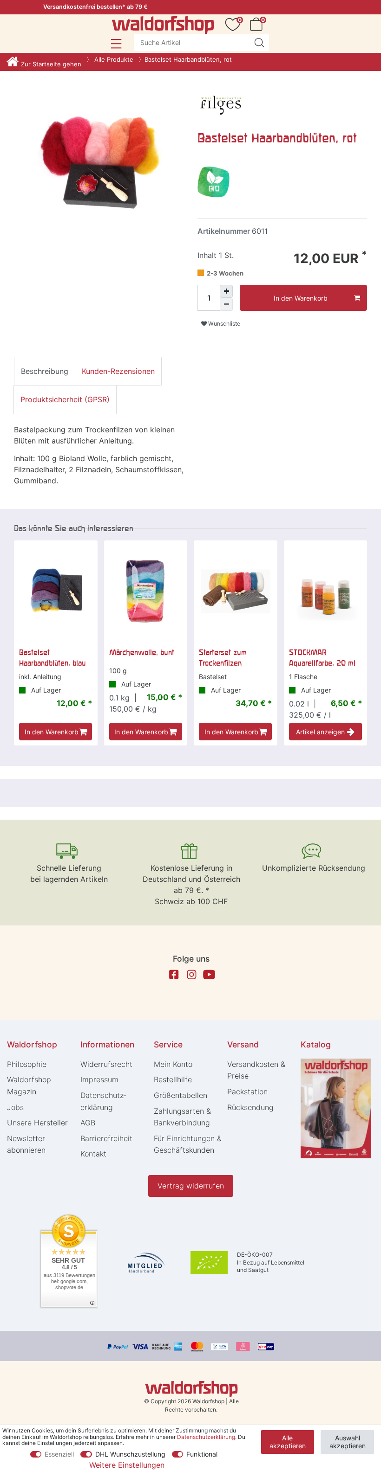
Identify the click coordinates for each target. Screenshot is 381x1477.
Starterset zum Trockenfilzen (223, 657)
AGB (87, 1122)
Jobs (15, 1107)
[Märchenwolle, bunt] (146, 591)
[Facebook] (174, 975)
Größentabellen (180, 1095)
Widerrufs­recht (106, 1064)
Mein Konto (173, 1064)
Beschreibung (44, 371)
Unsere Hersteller (37, 1122)
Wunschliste (223, 323)
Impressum (99, 1079)
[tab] (44, 371)
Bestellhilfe (173, 1079)
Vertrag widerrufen (191, 1185)
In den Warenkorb (301, 298)
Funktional (201, 1454)
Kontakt (93, 1153)
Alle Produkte (112, 59)
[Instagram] (191, 975)
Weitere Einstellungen (126, 1465)
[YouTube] (209, 975)
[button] (116, 43)
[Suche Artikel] (259, 42)
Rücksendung (250, 1107)
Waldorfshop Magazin (29, 1085)
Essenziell (59, 1454)
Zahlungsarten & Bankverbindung (182, 1117)
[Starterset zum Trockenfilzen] (235, 591)
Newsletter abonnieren (26, 1144)
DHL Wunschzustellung (130, 1454)
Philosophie (26, 1064)
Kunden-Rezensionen (118, 371)
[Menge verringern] (226, 304)
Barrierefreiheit (106, 1138)
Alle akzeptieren (287, 1442)
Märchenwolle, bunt (141, 652)
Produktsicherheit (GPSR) (65, 399)
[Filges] (220, 103)
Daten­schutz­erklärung (103, 1101)
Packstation (247, 1091)
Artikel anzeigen (320, 732)
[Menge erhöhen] (226, 291)
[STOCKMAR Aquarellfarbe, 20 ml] (326, 591)
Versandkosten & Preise (256, 1070)
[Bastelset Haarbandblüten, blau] (56, 591)
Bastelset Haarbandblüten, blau (52, 657)
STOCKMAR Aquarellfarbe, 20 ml (322, 657)
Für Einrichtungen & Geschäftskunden (188, 1144)
